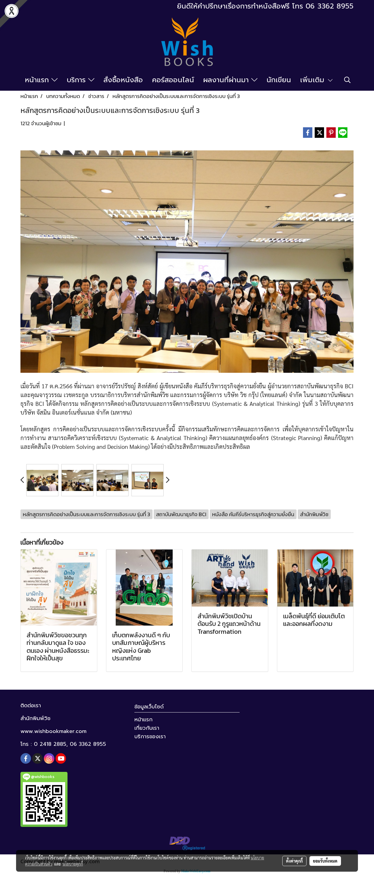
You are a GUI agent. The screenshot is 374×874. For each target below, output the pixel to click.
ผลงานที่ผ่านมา (227, 80)
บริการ (77, 80)
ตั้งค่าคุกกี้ (294, 860)
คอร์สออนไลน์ (173, 80)
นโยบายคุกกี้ (73, 863)
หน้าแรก (38, 80)
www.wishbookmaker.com (53, 731)
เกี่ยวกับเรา (146, 728)
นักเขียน (278, 80)
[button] (347, 79)
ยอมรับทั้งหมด (325, 860)
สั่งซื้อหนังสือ (123, 80)
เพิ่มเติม (313, 80)
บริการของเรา (150, 736)
